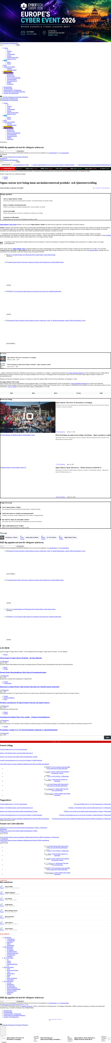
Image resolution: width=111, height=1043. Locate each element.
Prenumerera (20, 151)
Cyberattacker (11, 939)
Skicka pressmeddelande (13, 77)
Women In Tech (11, 59)
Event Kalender (7, 71)
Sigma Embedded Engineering (79, 383)
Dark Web (10, 942)
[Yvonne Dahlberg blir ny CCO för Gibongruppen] (92, 804)
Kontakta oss (3, 158)
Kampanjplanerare (12, 81)
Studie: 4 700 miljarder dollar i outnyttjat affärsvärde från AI (16, 753)
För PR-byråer (11, 76)
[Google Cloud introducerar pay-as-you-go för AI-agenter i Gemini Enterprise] (85, 815)
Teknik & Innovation (12, 57)
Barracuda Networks (12, 970)
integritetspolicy (53, 153)
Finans (5, 60)
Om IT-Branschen (8, 73)
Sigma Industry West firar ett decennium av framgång (74, 402)
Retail (5, 65)
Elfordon (9, 68)
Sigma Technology (12, 978)
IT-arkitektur (10, 950)
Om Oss (9, 983)
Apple (8, 52)
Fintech (9, 63)
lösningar (108, 235)
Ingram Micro (10, 973)
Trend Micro (10, 979)
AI (7, 49)
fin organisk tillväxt (93, 250)
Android (9, 51)
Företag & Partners (8, 967)
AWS (8, 969)
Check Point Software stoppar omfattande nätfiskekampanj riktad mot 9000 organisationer (83, 165)
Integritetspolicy (7, 87)
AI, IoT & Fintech (8, 958)
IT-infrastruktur (11, 954)
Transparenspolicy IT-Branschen (12, 90)
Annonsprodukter (12, 79)
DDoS (8, 944)
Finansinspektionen (12, 964)
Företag (9, 56)
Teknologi (9, 956)
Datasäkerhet (10, 945)
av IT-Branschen (4, 832)
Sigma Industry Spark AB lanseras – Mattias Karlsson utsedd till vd (78, 467)
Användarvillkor (7, 88)
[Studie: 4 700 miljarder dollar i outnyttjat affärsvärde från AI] (89, 808)
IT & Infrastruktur (8, 947)
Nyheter (5, 48)
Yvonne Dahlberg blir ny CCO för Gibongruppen (13, 749)
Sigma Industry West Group (8, 224)
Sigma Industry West (19, 248)
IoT (8, 965)
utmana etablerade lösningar (76, 373)
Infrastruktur (3, 829)
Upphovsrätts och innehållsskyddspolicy (14, 91)
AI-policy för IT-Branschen (10, 93)
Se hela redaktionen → (5, 934)
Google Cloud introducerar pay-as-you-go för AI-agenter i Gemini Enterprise (34, 165)
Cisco (8, 972)
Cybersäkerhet (11, 54)
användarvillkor (64, 153)
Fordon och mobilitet (9, 67)
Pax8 (8, 976)
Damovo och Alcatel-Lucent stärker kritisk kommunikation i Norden (18, 756)
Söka (18, 45)
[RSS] (29, 97)
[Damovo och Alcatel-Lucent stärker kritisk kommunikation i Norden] (87, 811)
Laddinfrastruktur (11, 70)
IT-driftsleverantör (12, 951)
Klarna (9, 975)
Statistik (9, 82)
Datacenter (10, 948)
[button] (3, 1031)
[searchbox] (8, 45)
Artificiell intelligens (9, 697)
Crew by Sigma (12, 386)
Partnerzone (10, 84)
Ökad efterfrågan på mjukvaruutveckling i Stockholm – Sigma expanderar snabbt (83, 435)
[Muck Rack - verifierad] (55, 1020)
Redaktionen (10, 74)
